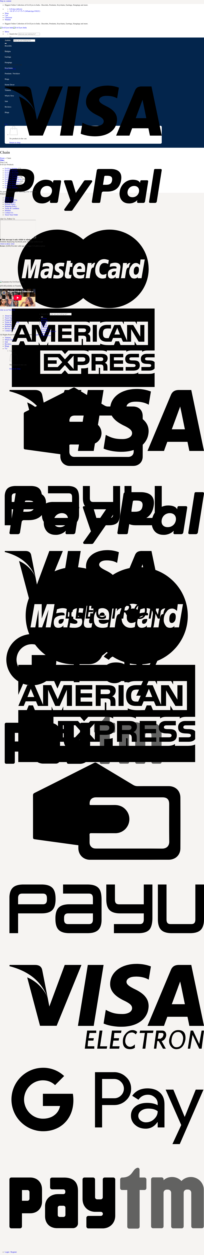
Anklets (8, 40)
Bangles (8, 51)
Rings (7, 79)
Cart (6, 15)
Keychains (9, 68)
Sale (6, 101)
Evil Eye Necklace (12, 183)
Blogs (7, 112)
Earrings (44, 325)
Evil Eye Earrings (11, 175)
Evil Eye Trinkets (11, 188)
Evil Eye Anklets (11, 169)
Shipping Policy (11, 206)
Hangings (8, 62)
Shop (7, 13)
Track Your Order (11, 215)
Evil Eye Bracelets (12, 173)
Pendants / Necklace (12, 74)
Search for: (13, 34)
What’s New (9, 96)
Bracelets (8, 46)
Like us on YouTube (7, 310)
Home (2, 158)
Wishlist (8, 20)
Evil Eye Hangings (12, 177)
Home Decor (9, 85)
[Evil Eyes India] (13, 28)
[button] (2, 160)
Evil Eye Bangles (11, 171)
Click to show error (7, 244)
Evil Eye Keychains (12, 181)
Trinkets (8, 90)
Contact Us (9, 213)
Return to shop (14, 143)
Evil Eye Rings (10, 186)
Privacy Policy (10, 202)
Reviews (8, 107)
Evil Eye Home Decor (13, 179)
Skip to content (5, 1)
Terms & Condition (12, 208)
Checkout (8, 18)
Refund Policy (10, 204)
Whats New (9, 198)
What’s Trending (11, 200)
